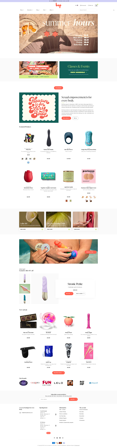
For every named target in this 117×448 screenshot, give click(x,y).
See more (68, 293)
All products (82, 420)
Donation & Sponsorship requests (66, 422)
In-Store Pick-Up (62, 411)
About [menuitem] (51, 10)
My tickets (82, 413)
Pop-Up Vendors (62, 420)
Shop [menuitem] (21, 10)
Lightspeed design (70, 445)
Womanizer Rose (28, 188)
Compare (81, 418)
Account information (84, 409)
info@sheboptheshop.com (27, 412)
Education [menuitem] (29, 10)
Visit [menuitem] (44, 10)
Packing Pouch (28, 362)
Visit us (75, 118)
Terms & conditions (63, 413)
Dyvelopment (77, 445)
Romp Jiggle (88, 332)
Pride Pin (28, 149)
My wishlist (82, 416)
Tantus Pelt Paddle (48, 149)
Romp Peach (68, 332)
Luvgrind (68, 362)
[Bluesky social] (57, 438)
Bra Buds (48, 332)
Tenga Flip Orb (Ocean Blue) (88, 149)
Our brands (23, 378)
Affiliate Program (62, 418)
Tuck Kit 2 (88, 362)
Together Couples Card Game (48, 188)
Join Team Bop (62, 416)
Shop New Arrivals (58, 372)
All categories (58, 87)
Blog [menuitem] (37, 10)
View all (48, 432)
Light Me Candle (68, 187)
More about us (66, 118)
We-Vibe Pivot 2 (68, 149)
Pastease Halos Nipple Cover (88, 188)
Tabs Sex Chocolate (28, 332)
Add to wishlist (79, 293)
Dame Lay (48, 362)
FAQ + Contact (62, 409)
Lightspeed (64, 445)
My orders (82, 411)
